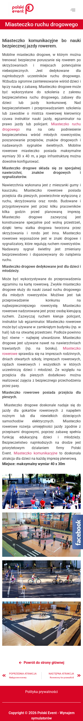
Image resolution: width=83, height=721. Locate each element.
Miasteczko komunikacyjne (35, 453)
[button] (72, 9)
